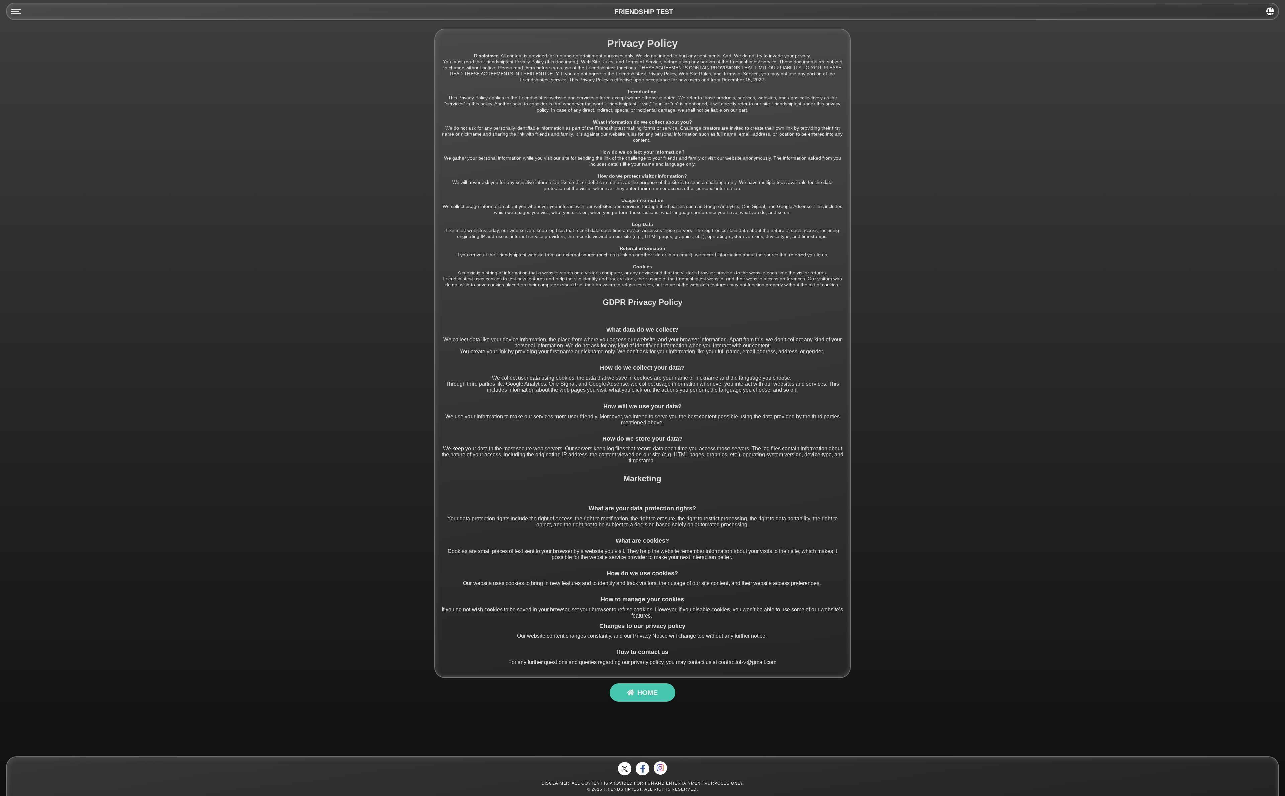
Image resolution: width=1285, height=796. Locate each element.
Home (647, 692)
